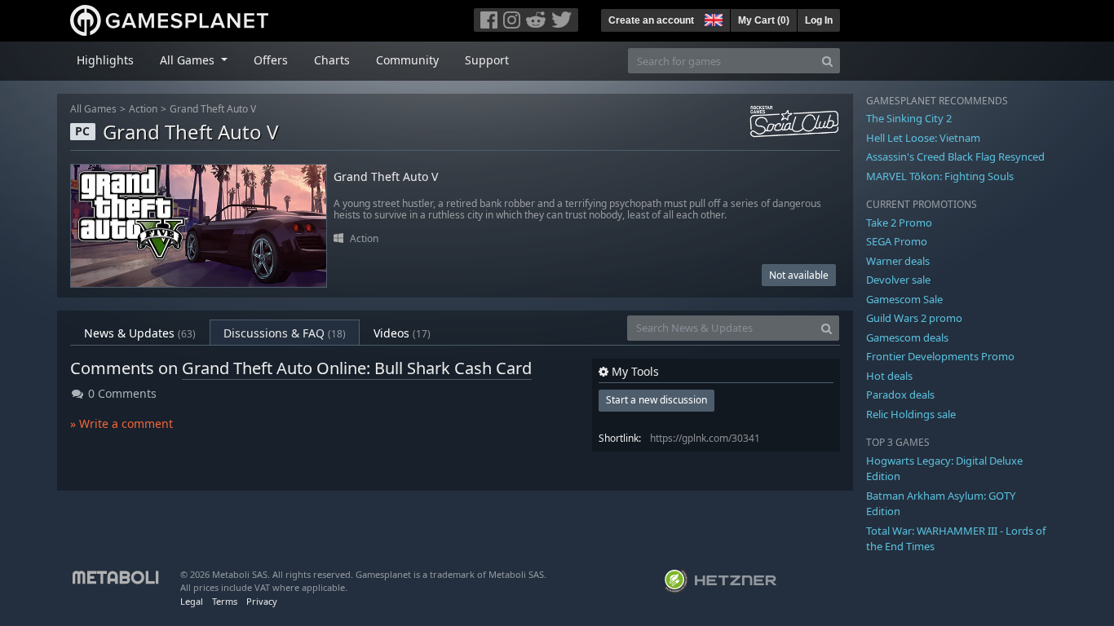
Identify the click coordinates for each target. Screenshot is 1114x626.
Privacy (261, 601)
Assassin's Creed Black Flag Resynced (955, 156)
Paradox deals (900, 394)
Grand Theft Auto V (213, 109)
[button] (712, 18)
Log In (819, 20)
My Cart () (763, 20)
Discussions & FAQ (284, 333)
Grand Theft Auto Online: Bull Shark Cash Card (357, 368)
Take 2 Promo (899, 222)
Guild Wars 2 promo (914, 318)
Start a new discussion (656, 400)
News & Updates (140, 333)
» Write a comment (121, 423)
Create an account (651, 20)
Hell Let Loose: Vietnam (923, 137)
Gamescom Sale (904, 299)
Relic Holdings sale (911, 414)
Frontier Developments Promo (940, 356)
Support (487, 60)
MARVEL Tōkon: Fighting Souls (940, 176)
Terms (224, 601)
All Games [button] (189, 60)
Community (407, 60)
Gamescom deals (907, 337)
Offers (271, 60)
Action (143, 109)
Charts (332, 60)
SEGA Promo (896, 241)
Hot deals (889, 375)
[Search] (827, 60)
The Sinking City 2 (909, 118)
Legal (191, 601)
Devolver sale (898, 279)
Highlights (105, 60)
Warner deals (898, 260)
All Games (93, 109)
